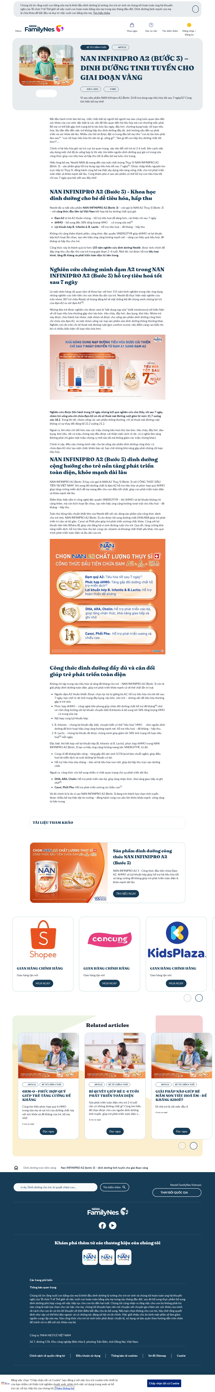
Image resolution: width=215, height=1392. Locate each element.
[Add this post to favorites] (46, 93)
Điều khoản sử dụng (88, 1356)
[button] (107, 823)
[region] (107, 1383)
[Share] (53, 93)
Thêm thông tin (64, 1388)
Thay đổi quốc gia (174, 1192)
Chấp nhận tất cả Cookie (164, 1383)
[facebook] (102, 1225)
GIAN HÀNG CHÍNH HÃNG (40, 968)
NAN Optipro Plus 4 (90, 1257)
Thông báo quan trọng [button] (43, 1287)
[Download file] (39, 93)
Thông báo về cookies (124, 1356)
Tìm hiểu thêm (101, 13)
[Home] (43, 29)
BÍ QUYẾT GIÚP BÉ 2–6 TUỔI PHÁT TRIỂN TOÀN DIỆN (114, 1093)
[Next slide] (199, 998)
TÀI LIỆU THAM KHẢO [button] (53, 822)
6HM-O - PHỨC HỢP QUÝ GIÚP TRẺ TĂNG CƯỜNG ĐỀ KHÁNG (46, 1095)
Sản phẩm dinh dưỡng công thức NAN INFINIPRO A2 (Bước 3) (142, 857)
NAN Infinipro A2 (107, 1257)
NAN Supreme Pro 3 (123, 1257)
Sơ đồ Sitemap (157, 1356)
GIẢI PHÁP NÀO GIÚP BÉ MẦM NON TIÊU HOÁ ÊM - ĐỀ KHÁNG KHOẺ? (181, 1095)
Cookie (181, 1356)
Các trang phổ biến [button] (41, 1280)
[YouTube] (112, 1225)
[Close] (195, 9)
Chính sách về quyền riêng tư (47, 1356)
